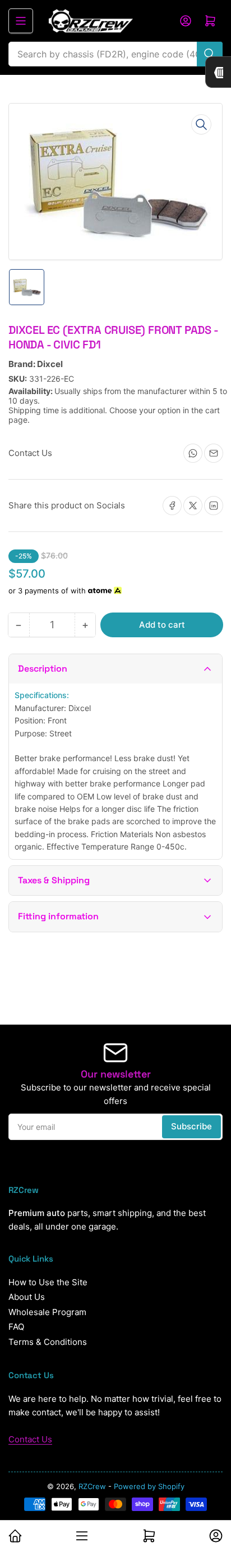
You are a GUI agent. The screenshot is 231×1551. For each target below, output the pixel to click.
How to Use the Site (47, 1282)
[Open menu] (20, 20)
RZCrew (92, 1486)
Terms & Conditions (47, 1342)
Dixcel (50, 364)
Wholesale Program (47, 1312)
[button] (115, 669)
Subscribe (191, 1126)
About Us (26, 1296)
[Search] (209, 54)
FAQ (16, 1326)
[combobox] (115, 54)
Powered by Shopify (149, 1486)
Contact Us (30, 1439)
